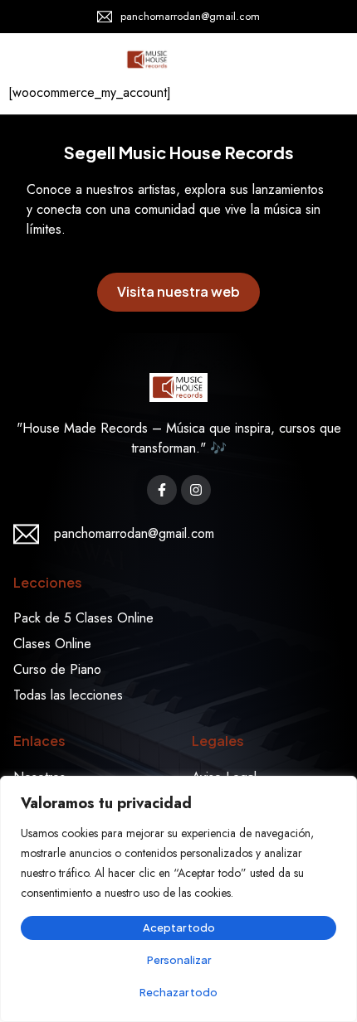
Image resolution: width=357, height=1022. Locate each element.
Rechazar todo (178, 992)
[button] (322, 59)
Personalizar (179, 959)
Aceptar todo (179, 927)
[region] (178, 899)
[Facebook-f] (162, 490)
